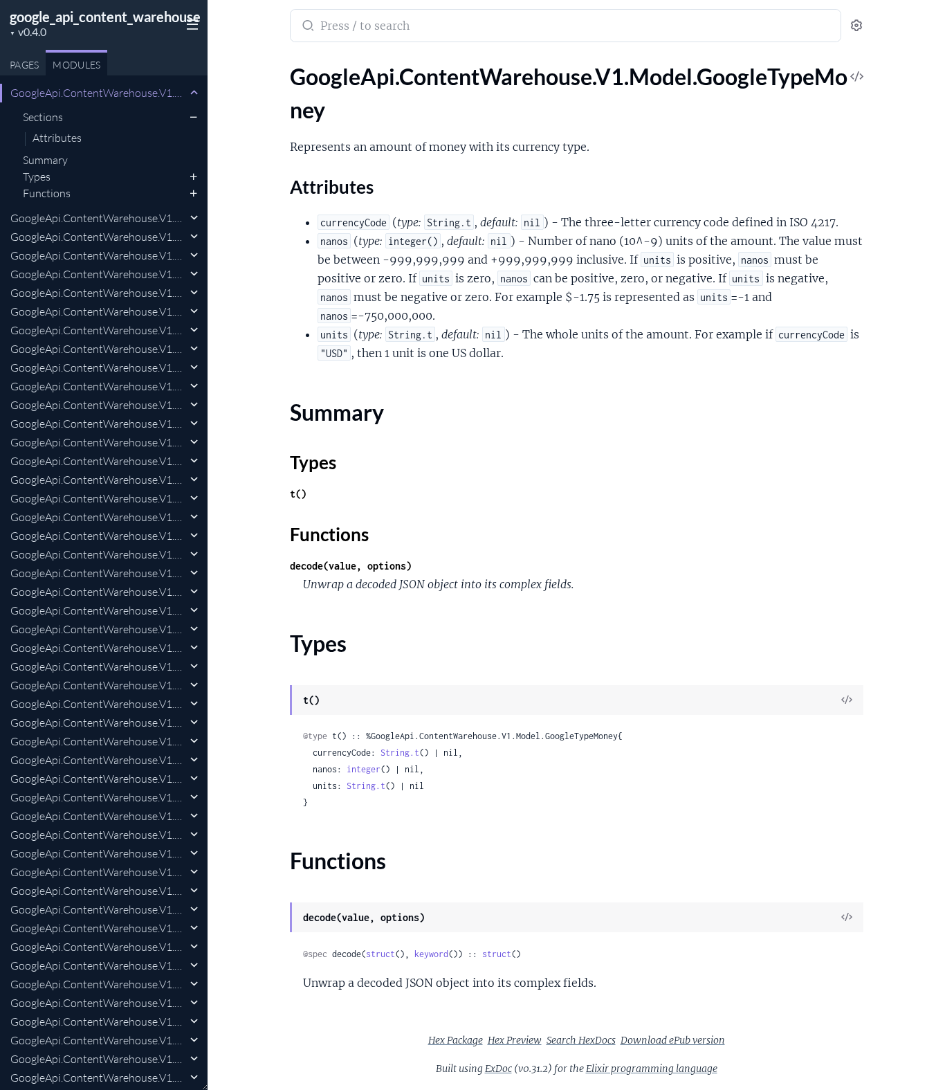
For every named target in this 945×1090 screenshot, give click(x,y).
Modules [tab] (76, 65)
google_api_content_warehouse (105, 16)
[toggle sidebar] (190, 23)
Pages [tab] (24, 65)
